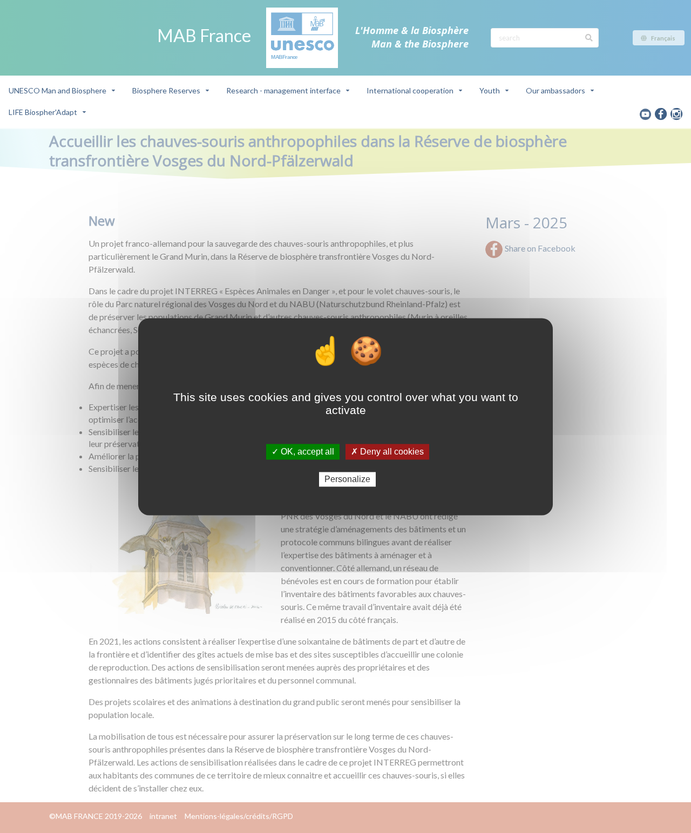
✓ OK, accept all (303, 451)
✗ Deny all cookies (387, 451)
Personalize (347, 479)
